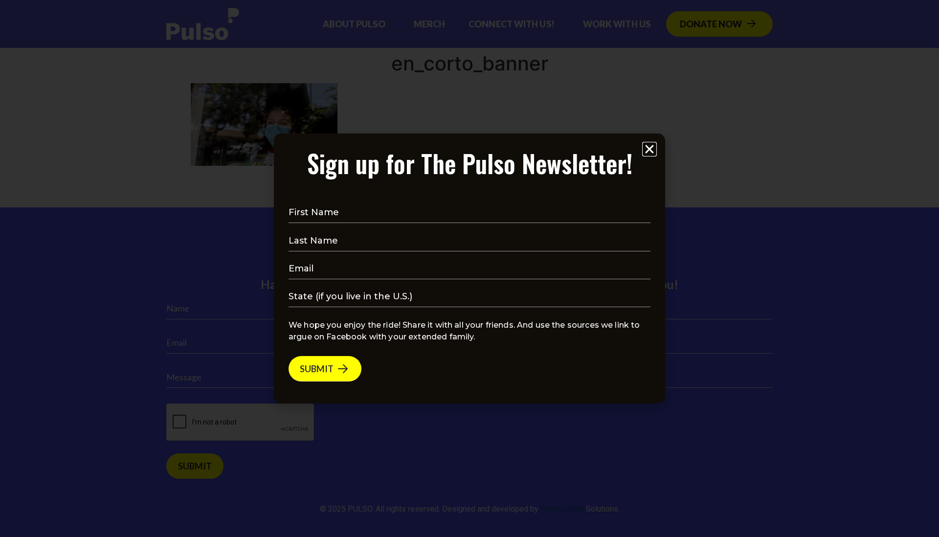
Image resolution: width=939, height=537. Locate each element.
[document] (469, 268)
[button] (649, 149)
